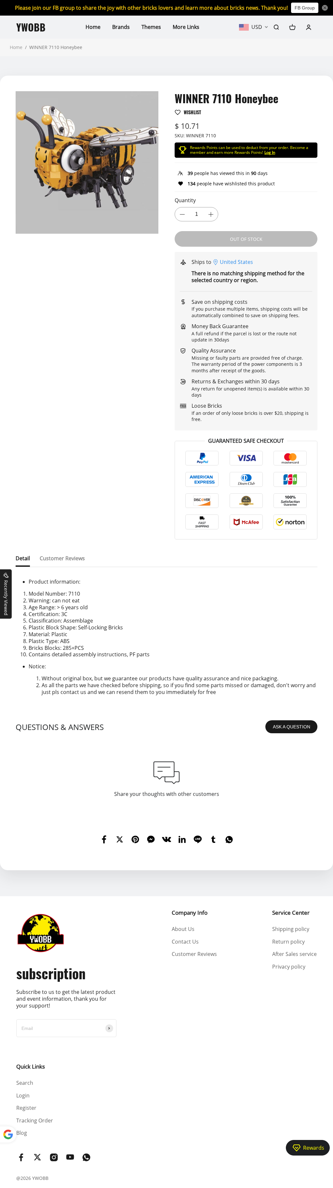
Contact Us (185, 941)
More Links (186, 27)
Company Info (189, 912)
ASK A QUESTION (291, 726)
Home (93, 27)
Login (23, 1095)
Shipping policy (290, 929)
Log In (269, 152)
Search (24, 1082)
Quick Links (30, 1066)
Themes (151, 27)
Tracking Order (34, 1120)
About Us (183, 929)
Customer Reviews (194, 954)
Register (26, 1107)
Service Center (291, 912)
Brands (121, 27)
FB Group (305, 7)
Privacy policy (288, 966)
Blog (21, 1132)
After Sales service (294, 954)
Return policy (288, 941)
